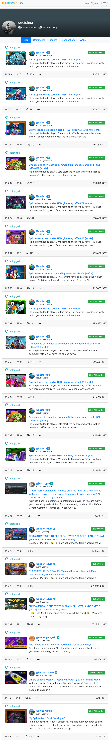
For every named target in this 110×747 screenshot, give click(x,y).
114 (32, 323)
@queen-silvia (44, 528)
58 (30, 736)
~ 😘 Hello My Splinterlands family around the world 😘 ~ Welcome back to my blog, (65, 615)
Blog (26, 39)
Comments (39, 39)
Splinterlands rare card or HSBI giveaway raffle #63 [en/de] (61, 382)
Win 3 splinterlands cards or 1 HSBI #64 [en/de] (55, 59)
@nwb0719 (42, 710)
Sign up (95, 3)
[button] (104, 3)
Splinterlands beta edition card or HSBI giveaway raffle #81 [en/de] (65, 129)
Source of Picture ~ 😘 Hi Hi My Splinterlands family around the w (65, 542)
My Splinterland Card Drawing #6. (47, 718)
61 (30, 659)
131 (32, 218)
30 (29, 697)
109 (31, 74)
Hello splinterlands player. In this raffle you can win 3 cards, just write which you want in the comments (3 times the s (66, 314)
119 (32, 288)
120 (32, 144)
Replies (53, 39)
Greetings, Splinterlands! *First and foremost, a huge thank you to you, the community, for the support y (64, 650)
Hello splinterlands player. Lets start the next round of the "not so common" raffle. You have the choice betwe (64, 173)
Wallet (83, 39)
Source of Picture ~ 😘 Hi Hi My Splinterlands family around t (62, 577)
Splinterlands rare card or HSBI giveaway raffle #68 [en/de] (61, 238)
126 (32, 183)
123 (32, 435)
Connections (68, 39)
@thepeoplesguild (46, 637)
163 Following (50, 27)
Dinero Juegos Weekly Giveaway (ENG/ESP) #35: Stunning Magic (64, 679)
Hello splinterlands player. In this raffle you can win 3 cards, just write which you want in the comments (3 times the (66, 65)
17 (31, 515)
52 (31, 624)
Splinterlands (96, 52)
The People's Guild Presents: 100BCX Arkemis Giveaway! (60, 644)
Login (86, 3)
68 (31, 585)
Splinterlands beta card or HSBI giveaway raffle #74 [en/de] (61, 273)
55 (31, 550)
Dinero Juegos (97, 673)
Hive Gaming (98, 529)
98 (31, 109)
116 (31, 253)
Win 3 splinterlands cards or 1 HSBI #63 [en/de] (55, 94)
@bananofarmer (45, 672)
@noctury (41, 52)
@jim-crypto (43, 483)
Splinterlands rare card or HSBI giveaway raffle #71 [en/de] (61, 203)
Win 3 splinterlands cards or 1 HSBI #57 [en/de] (54, 308)
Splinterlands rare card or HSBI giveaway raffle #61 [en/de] (61, 455)
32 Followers (29, 27)
